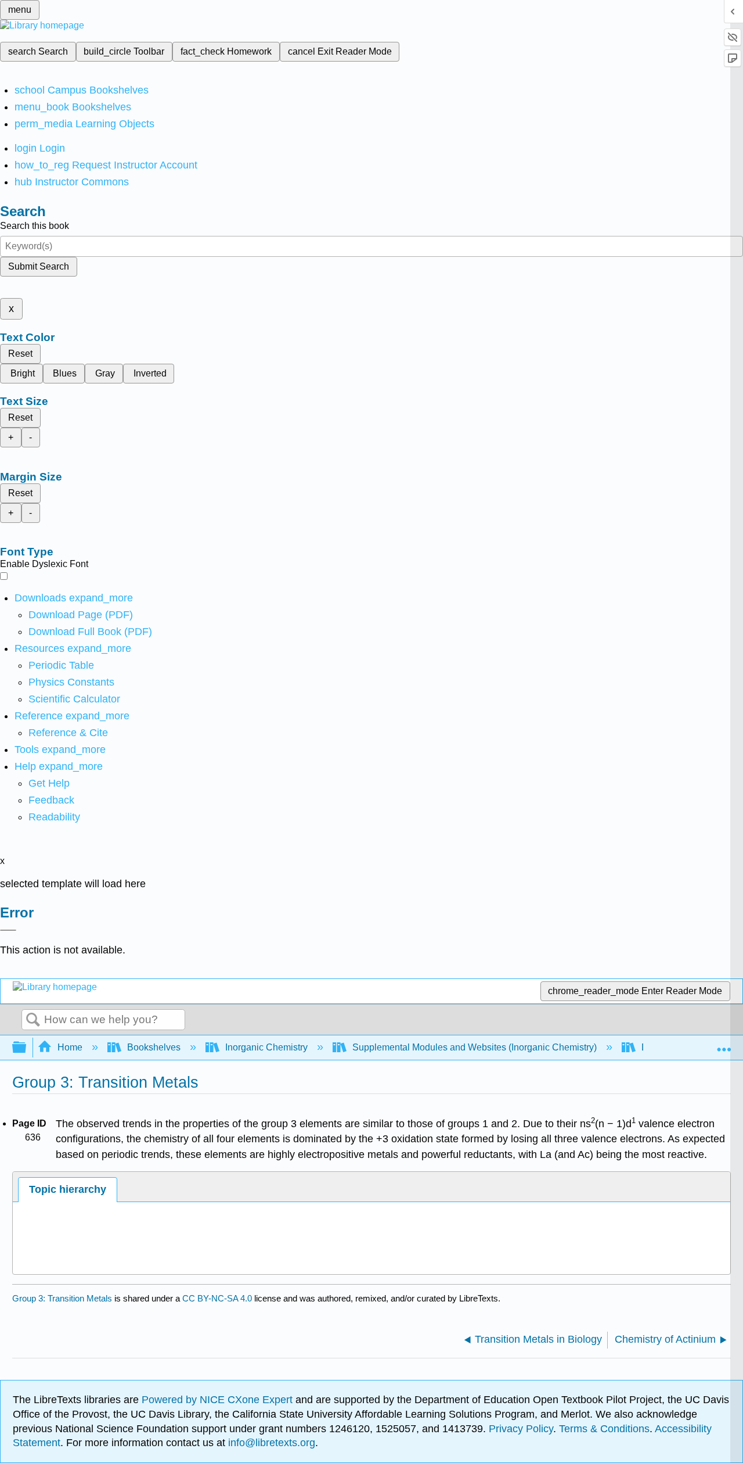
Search (33, 1020)
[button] (51, 800)
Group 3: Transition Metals (62, 1298)
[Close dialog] (8, 930)
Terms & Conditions (604, 1429)
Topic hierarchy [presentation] (67, 1189)
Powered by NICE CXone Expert (218, 1399)
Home (70, 1047)
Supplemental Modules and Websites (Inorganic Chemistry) (474, 1047)
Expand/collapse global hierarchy (26, 1048)
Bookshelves (154, 1047)
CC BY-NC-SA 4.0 (217, 1298)
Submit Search (38, 266)
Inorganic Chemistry (266, 1047)
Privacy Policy (521, 1429)
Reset (20, 353)
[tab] (67, 1189)
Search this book (34, 226)
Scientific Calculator (74, 699)
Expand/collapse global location (724, 1044)
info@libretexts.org (270, 1442)
